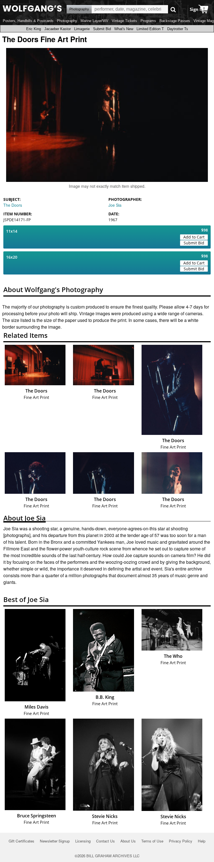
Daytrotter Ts (177, 29)
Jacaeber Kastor (57, 29)
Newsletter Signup (55, 841)
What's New (123, 29)
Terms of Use (152, 841)
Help (201, 841)
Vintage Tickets (124, 21)
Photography (67, 21)
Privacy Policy (180, 841)
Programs (148, 21)
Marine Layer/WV (94, 21)
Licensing (83, 841)
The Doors (12, 205)
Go (173, 9)
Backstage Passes (174, 21)
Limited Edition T (150, 29)
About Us (128, 841)
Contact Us (105, 841)
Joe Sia (114, 205)
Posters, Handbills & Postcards (28, 21)
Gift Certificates (21, 841)
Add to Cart (194, 237)
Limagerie (82, 29)
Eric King (33, 29)
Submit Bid (102, 29)
